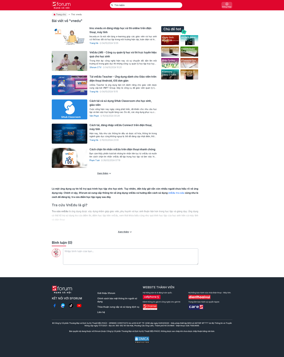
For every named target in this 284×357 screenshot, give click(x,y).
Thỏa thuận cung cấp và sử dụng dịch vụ (118, 307)
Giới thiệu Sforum (106, 293)
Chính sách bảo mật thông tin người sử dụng (117, 300)
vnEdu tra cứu (176, 193)
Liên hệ (101, 312)
